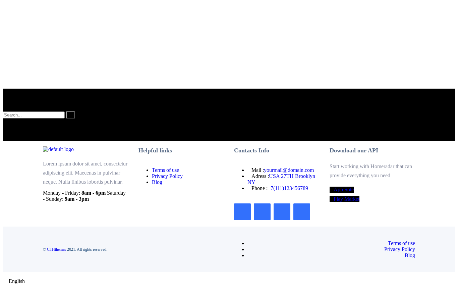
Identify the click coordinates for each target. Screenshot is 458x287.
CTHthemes (56, 249)
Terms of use (165, 170)
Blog (157, 182)
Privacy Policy (167, 176)
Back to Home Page (24, 138)
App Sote (344, 189)
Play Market (346, 199)
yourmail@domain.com (289, 170)
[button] (229, 281)
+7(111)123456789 (288, 188)
